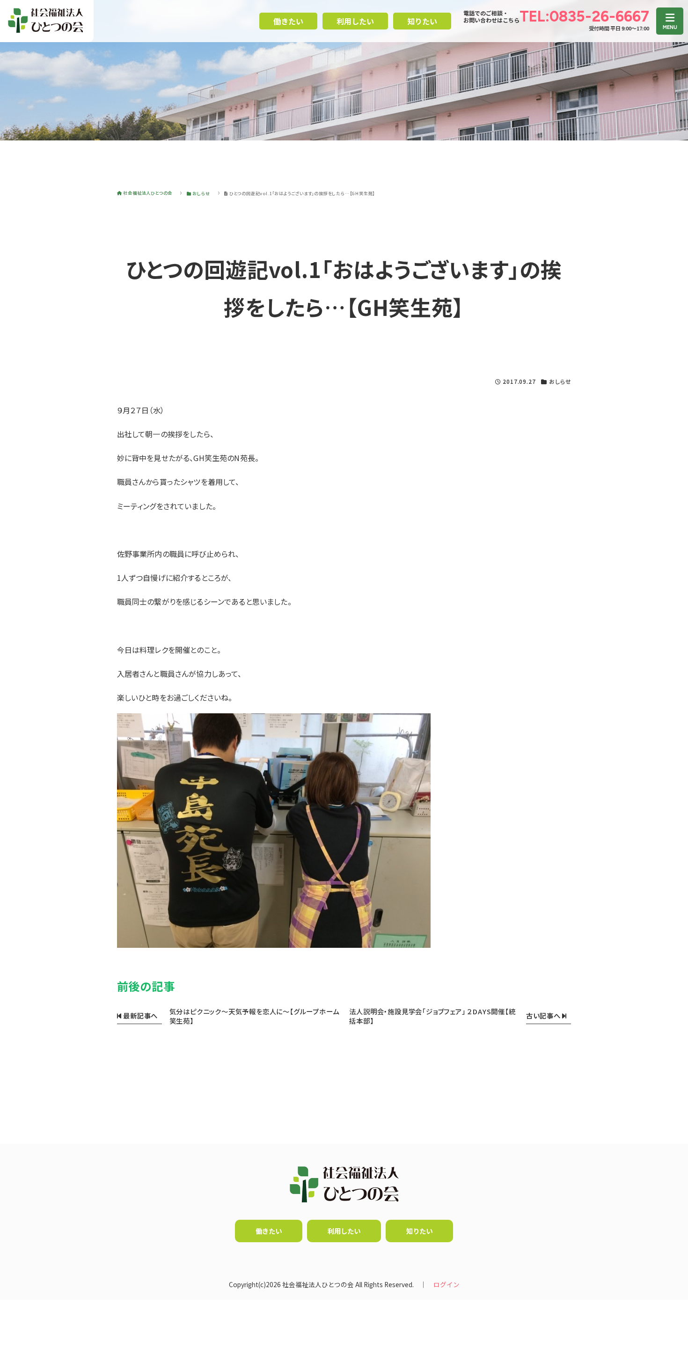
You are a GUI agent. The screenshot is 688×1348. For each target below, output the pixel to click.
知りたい (422, 21)
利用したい (355, 21)
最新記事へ (140, 1015)
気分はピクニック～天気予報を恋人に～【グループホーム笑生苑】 (254, 1016)
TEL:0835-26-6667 (584, 16)
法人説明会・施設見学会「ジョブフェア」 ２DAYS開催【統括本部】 (432, 1016)
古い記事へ (544, 1015)
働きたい (288, 21)
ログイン (446, 1284)
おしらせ (560, 381)
